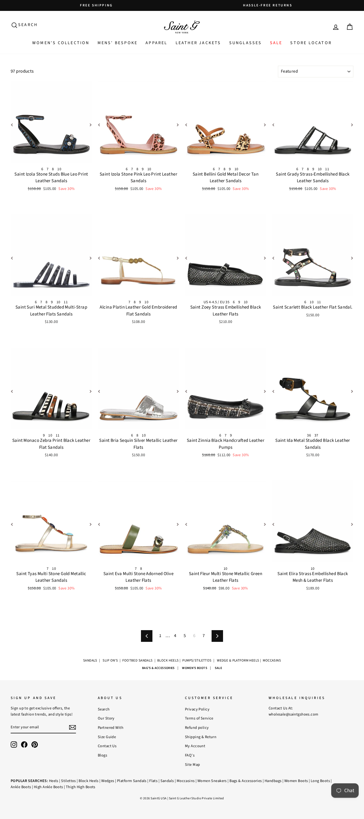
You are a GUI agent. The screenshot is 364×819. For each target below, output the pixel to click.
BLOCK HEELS (168, 660)
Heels (53, 781)
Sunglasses (245, 43)
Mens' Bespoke (118, 43)
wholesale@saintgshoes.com (293, 714)
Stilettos (68, 781)
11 (327, 169)
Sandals (167, 781)
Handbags (273, 781)
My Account (195, 746)
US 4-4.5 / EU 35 (217, 302)
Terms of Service (199, 718)
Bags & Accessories (245, 781)
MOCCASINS (272, 660)
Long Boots (320, 781)
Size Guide (107, 737)
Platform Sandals (132, 781)
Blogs (102, 755)
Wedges (107, 781)
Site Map (192, 764)
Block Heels (89, 781)
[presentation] (14, 125)
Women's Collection (61, 43)
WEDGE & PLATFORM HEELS (238, 660)
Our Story (106, 718)
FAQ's (190, 755)
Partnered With (110, 727)
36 (309, 435)
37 (316, 435)
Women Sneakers (212, 781)
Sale (276, 43)
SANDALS (90, 660)
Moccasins (186, 781)
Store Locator (311, 43)
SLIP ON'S (110, 660)
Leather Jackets (198, 43)
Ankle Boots (21, 787)
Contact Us (107, 746)
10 (59, 169)
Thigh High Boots (80, 787)
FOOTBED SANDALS (137, 660)
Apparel (156, 43)
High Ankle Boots (48, 787)
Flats (153, 781)
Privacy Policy (197, 709)
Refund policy (197, 727)
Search (104, 709)
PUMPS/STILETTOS (197, 660)
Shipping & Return (200, 737)
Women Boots (296, 781)
